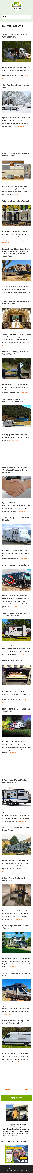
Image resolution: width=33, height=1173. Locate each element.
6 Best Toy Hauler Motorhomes (16, 565)
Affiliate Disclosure (17, 1168)
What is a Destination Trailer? (15, 201)
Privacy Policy (23, 1170)
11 (21, 1089)
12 (24, 1089)
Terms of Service (14, 1170)
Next (27, 1089)
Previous (6, 1089)
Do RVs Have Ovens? (12, 661)
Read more (21, 126)
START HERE (16, 1098)
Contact (25, 1168)
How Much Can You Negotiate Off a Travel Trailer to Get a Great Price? (15, 470)
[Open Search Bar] (29, 17)
